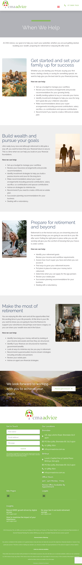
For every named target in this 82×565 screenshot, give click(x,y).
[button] (58, 7)
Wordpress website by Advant (41, 563)
